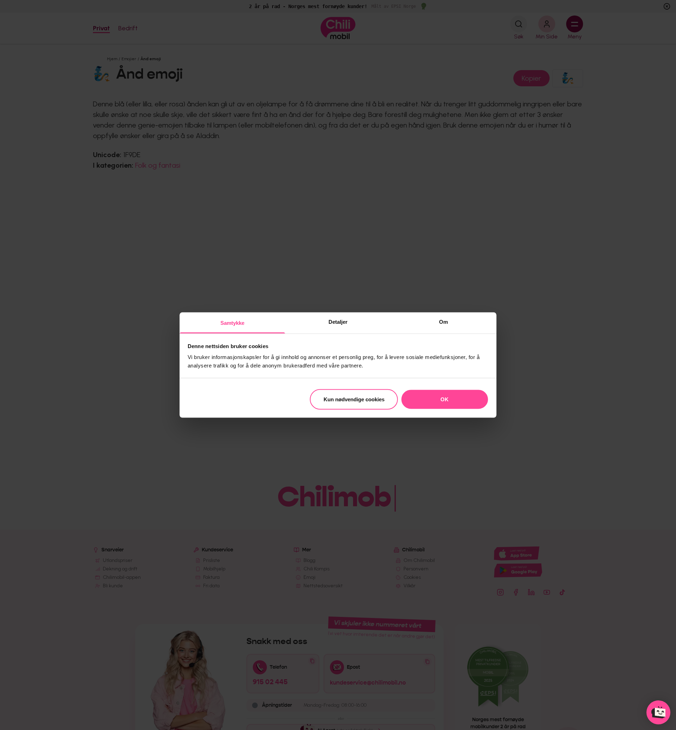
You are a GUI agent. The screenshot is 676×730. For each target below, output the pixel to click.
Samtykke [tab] (232, 323)
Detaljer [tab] (338, 322)
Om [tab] (443, 322)
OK (444, 399)
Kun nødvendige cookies (354, 399)
